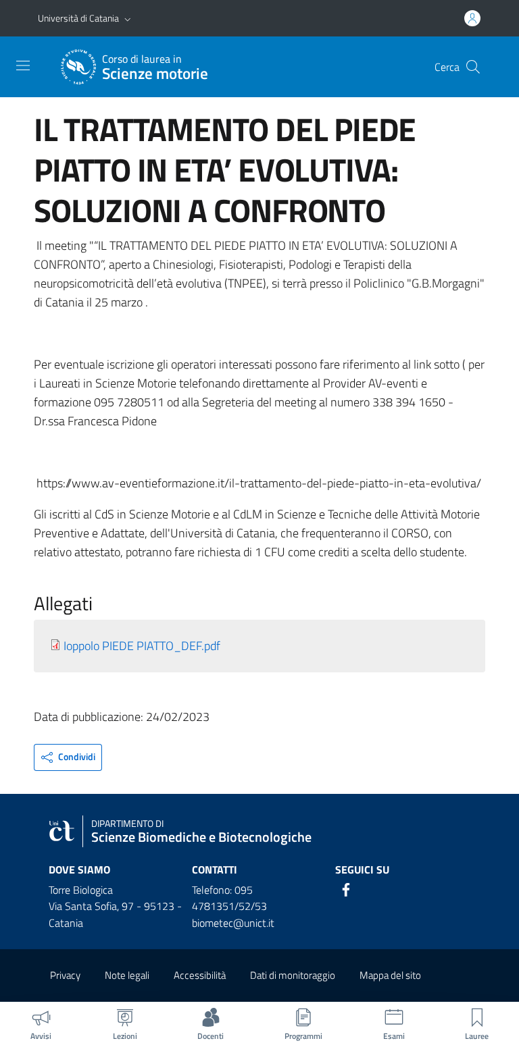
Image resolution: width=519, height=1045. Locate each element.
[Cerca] (473, 67)
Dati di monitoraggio (292, 975)
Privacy (65, 975)
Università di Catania (78, 18)
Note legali (127, 975)
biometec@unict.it (233, 923)
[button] (128, 18)
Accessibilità (200, 975)
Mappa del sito (390, 975)
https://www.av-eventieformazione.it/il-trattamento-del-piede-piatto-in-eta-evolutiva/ (258, 483)
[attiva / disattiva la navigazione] (23, 65)
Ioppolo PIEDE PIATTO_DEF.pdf (142, 646)
